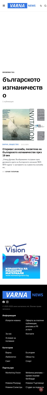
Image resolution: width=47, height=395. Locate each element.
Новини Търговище (35, 383)
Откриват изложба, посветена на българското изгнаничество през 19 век (22, 152)
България (30, 352)
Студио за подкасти (35, 387)
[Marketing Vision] (21, 259)
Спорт (28, 361)
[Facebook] (4, 302)
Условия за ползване (11, 339)
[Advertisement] (23, 41)
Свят (8, 361)
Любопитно (11, 357)
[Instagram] (7, 302)
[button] (4, 5)
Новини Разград (13, 383)
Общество (14, 144)
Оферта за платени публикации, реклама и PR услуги (35, 325)
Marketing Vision (13, 372)
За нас (9, 333)
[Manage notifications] (41, 389)
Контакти (30, 333)
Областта (30, 357)
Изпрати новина (13, 320)
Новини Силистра (14, 387)
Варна (5, 144)
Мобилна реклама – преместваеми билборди (35, 375)
